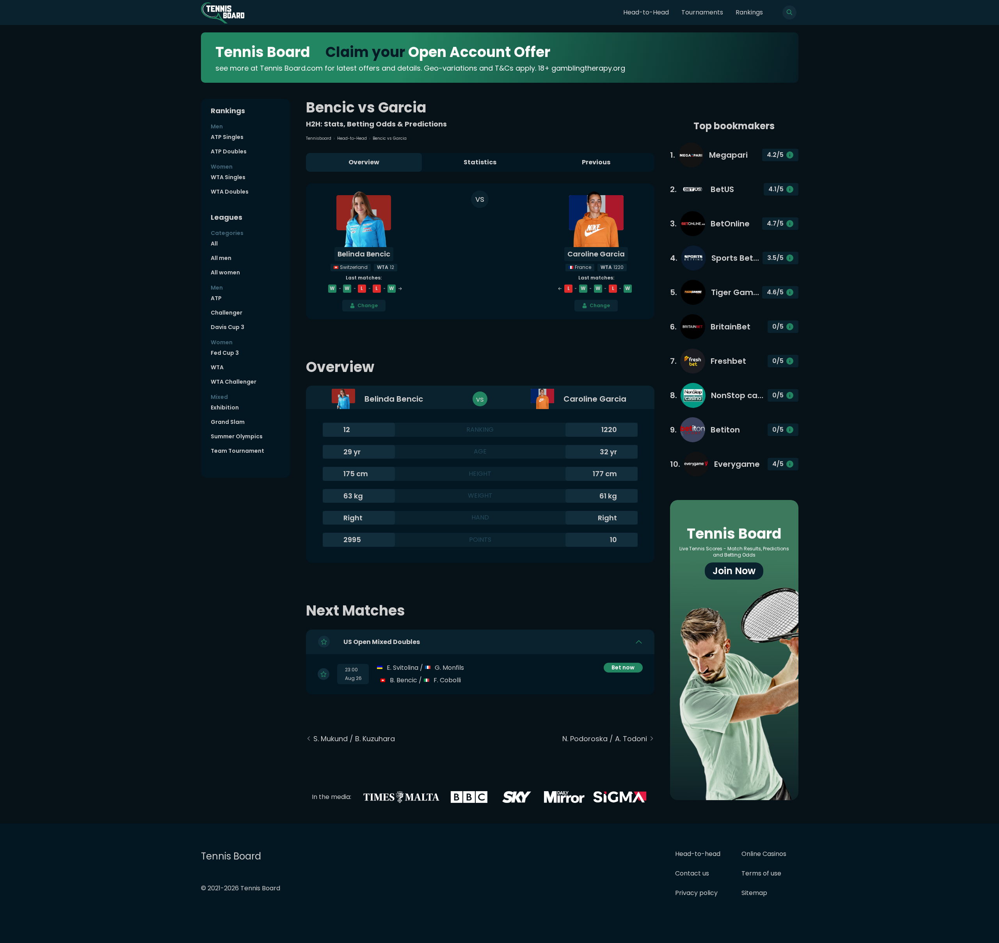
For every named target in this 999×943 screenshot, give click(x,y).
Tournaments (702, 12)
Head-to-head (697, 853)
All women (225, 272)
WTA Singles (228, 177)
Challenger (226, 313)
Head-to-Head (646, 12)
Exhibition (225, 407)
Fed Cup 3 (225, 353)
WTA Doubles (230, 192)
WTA (217, 367)
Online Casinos (763, 853)
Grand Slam (228, 422)
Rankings (749, 12)
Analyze (623, 680)
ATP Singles (227, 137)
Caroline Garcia (596, 254)
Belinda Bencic (364, 254)
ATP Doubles (229, 151)
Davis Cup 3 (227, 327)
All (214, 243)
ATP (216, 298)
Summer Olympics (237, 436)
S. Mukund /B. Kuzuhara (354, 739)
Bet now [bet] (623, 667)
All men (221, 258)
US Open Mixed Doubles (381, 641)
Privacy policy (696, 892)
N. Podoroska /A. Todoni (604, 739)
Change (367, 305)
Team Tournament (237, 451)
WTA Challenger (233, 382)
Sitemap (754, 892)
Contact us (692, 873)
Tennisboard (318, 138)
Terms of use (761, 873)
